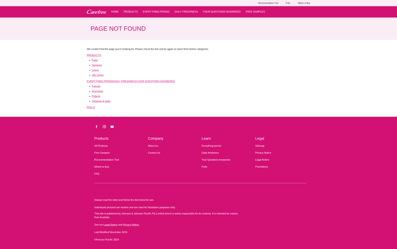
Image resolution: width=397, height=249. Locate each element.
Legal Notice (111, 224)
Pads (95, 60)
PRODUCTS (94, 55)
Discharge (97, 91)
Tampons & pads (101, 101)
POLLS (91, 107)
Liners (95, 70)
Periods (96, 86)
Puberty (96, 96)
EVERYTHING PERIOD (100, 81)
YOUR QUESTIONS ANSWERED (156, 81)
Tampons (97, 65)
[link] (268, 3)
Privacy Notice (131, 224)
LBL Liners (98, 75)
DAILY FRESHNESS (125, 81)
